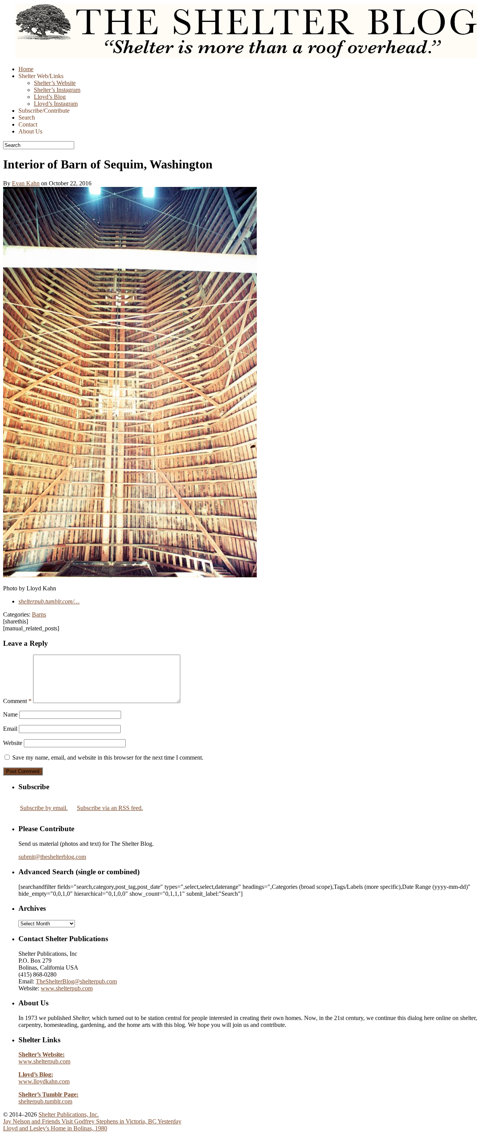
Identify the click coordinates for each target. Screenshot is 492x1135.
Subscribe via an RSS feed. (110, 808)
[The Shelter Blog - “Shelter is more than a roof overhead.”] (246, 56)
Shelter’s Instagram (57, 90)
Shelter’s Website (55, 83)
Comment (17, 701)
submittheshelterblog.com (52, 856)
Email (10, 728)
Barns (39, 614)
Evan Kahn (26, 183)
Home (25, 69)
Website (12, 743)
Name (10, 714)
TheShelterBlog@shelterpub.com (76, 981)
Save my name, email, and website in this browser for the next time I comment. (107, 757)
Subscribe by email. (44, 808)
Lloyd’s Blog (50, 96)
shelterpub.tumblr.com (48, 1098)
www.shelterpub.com (67, 988)
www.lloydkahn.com (44, 1078)
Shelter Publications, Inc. (68, 1114)
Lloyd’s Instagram (56, 103)
